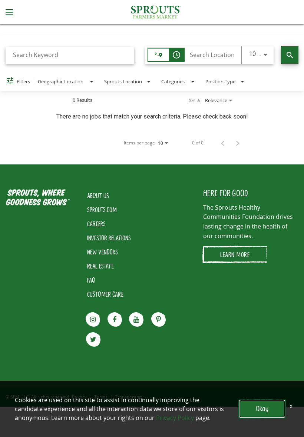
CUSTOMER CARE (105, 294)
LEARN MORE (235, 254)
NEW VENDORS (102, 252)
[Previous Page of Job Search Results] (222, 143)
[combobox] (70, 55)
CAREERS (96, 224)
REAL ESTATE (100, 266)
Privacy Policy (175, 418)
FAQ (91, 280)
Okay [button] (262, 409)
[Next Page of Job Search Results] (237, 143)
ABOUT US (98, 195)
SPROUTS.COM (102, 210)
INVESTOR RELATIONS (109, 238)
